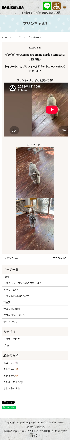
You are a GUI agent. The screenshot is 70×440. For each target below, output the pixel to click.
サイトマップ (10, 321)
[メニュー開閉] (64, 7)
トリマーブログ (11, 339)
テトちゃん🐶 (10, 369)
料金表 (7, 302)
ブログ (17, 37)
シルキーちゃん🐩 (13, 382)
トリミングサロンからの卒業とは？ (22, 283)
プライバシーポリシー (15, 315)
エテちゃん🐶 (10, 375)
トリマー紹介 (10, 289)
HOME (4, 37)
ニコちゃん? (59, 258)
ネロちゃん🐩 (10, 362)
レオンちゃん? (12, 258)
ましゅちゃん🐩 (12, 388)
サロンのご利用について (16, 296)
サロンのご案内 (11, 309)
